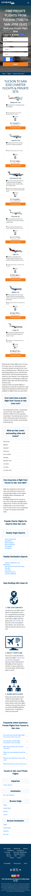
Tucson (5, 814)
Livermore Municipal (10, 574)
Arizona (5, 811)
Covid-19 (22, 856)
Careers (12, 857)
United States (7, 808)
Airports (25, 848)
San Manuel (8, 548)
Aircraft (8, 854)
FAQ (16, 856)
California (6, 831)
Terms (25, 863)
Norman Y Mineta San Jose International (11, 563)
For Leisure (7, 852)
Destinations (10, 850)
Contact (19, 857)
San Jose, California (8, 795)
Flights (5, 805)
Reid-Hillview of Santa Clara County (14, 566)
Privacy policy (17, 863)
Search (15, 64)
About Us (9, 856)
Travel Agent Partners (19, 854)
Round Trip (8, 35)
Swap (23, 34)
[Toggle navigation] (28, 2)
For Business (20, 850)
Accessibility (7, 863)
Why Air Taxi (17, 848)
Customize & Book (15, 128)
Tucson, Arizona (7, 785)
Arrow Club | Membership (20, 852)
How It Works (16, 621)
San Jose (6, 834)
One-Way (16, 35)
